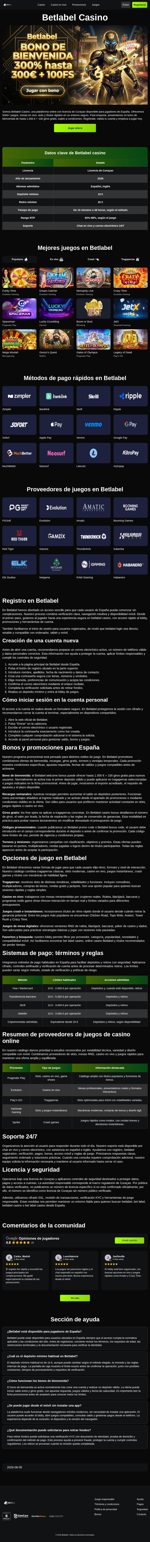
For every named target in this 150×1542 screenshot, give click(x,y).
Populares (17, 259)
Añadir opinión (129, 1240)
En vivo (54, 259)
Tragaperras (128, 259)
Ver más (75, 1298)
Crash (91, 259)
